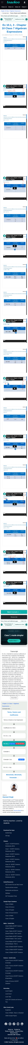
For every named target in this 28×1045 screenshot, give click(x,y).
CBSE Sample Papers (11, 1015)
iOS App (7, 835)
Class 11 (10, 7)
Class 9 (24, 7)
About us (10, 1029)
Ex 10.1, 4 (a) (7, 767)
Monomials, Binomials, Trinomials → (14, 776)
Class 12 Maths (9, 915)
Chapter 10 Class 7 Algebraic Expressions (11, 11)
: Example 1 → (14, 612)
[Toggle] (2, 2)
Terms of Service (9, 1031)
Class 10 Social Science (11, 912)
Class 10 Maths (9, 904)
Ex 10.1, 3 (14, 743)
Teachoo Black (17, 810)
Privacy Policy (19, 1031)
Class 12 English (9, 918)
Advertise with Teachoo (14, 1034)
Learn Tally (8, 996)
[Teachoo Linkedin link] (22, 1023)
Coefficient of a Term (9, 728)
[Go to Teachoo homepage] (13, 2)
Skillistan (7, 893)
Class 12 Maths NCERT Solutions (14, 952)
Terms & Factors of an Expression (13, 720)
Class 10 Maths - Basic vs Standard (14, 1012)
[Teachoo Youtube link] (18, 1023)
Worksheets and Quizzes (11, 890)
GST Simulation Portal (11, 896)
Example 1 (7, 751)
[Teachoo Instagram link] (10, 1023)
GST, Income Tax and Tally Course (14, 884)
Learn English (8, 991)
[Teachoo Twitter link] (14, 1023)
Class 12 (4, 7)
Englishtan (8, 1010)
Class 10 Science (9, 907)
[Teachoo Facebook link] (6, 1023)
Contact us (17, 1029)
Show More (14, 697)
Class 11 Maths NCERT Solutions (14, 949)
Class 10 (17, 7)
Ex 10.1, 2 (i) (7, 735)
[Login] (24, 2)
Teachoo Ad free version (11, 887)
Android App (8, 832)
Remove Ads (14, 617)
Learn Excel (8, 993)
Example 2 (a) (14, 759)
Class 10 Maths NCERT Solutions (14, 946)
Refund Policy (14, 1032)
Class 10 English (9, 910)
